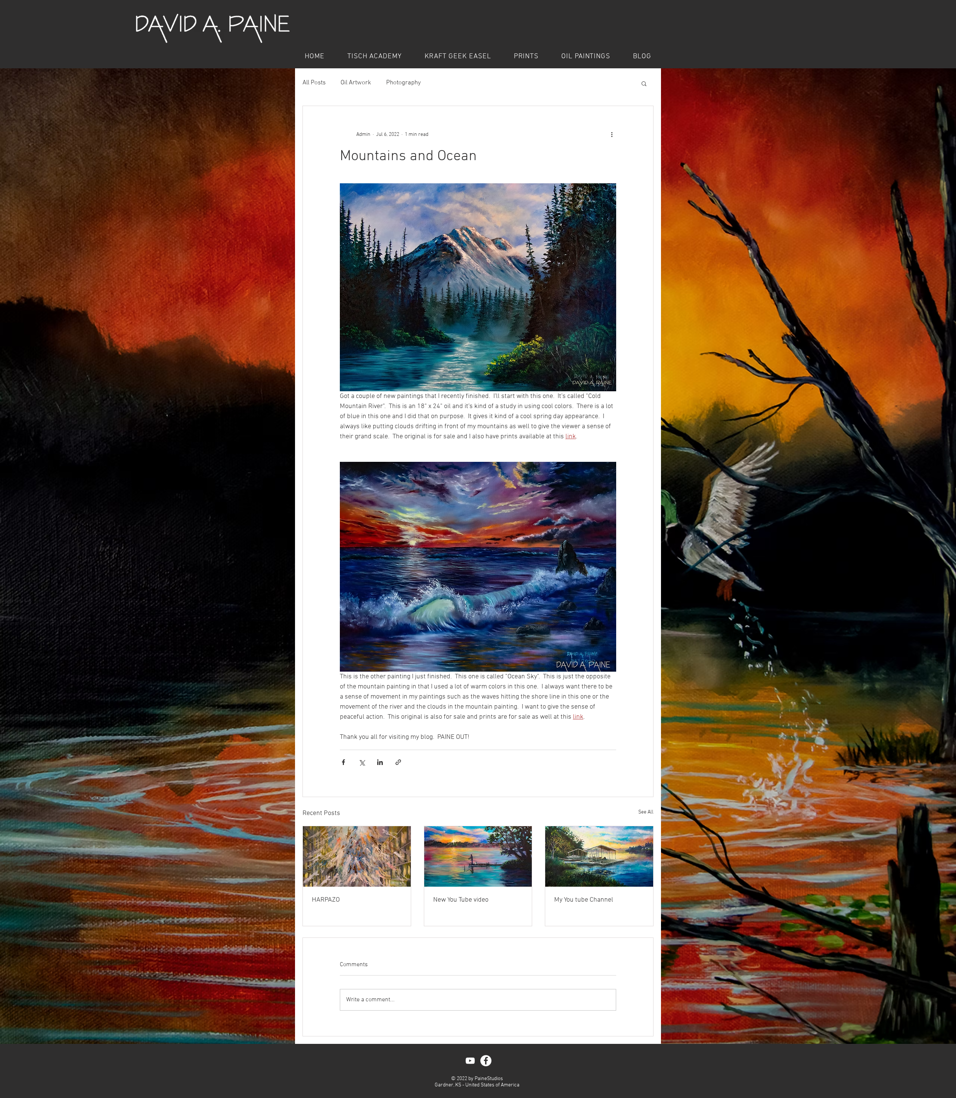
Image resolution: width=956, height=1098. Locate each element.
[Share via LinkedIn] (380, 762)
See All (646, 812)
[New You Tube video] (478, 856)
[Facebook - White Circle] (485, 1060)
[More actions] (611, 134)
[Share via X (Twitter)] (361, 762)
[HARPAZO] (357, 856)
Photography (403, 83)
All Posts (314, 83)
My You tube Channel (583, 900)
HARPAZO (326, 900)
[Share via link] (398, 762)
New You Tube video (460, 900)
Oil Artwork (356, 83)
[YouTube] (470, 1060)
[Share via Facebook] (343, 762)
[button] (644, 83)
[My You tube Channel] (599, 856)
